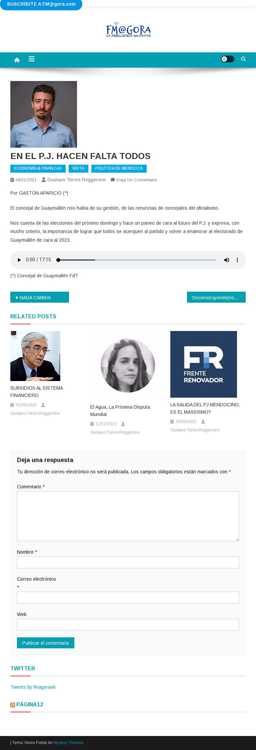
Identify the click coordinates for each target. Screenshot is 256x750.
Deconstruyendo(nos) (215, 297)
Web (22, 614)
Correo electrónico (36, 583)
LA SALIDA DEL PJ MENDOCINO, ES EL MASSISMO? (205, 408)
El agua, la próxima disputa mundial (120, 410)
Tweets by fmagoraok (33, 687)
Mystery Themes (68, 742)
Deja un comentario (137, 179)
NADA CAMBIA (35, 297)
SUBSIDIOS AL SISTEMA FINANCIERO (36, 391)
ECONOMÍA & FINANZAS (38, 168)
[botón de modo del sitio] (227, 59)
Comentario (31, 486)
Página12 (29, 704)
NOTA (78, 168)
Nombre (27, 552)
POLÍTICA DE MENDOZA (119, 168)
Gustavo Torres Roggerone (76, 179)
